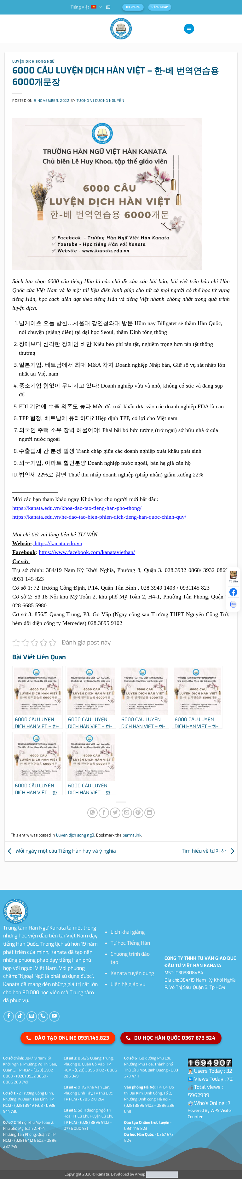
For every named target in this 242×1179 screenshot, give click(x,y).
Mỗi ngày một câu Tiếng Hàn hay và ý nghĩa (65, 851)
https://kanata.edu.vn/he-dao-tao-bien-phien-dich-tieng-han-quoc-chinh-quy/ (99, 517)
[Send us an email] (31, 1016)
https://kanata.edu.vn (57, 543)
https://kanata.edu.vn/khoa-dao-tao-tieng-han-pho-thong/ (76, 508)
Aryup (140, 1174)
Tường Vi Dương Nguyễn (100, 100)
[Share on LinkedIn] (149, 813)
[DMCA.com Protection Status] (161, 1174)
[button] (108, 7)
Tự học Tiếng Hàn (130, 943)
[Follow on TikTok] (20, 1016)
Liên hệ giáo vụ (128, 984)
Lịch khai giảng (128, 932)
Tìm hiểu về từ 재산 (204, 851)
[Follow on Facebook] (8, 1016)
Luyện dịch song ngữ (33, 61)
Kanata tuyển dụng (132, 973)
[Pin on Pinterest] (138, 813)
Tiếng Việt (80, 7)
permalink (132, 835)
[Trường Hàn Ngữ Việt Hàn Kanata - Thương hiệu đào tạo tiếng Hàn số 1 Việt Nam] (121, 29)
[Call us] (43, 1016)
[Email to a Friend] (127, 813)
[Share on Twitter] (115, 813)
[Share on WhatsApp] (92, 813)
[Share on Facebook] (104, 813)
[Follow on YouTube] (54, 1016)
